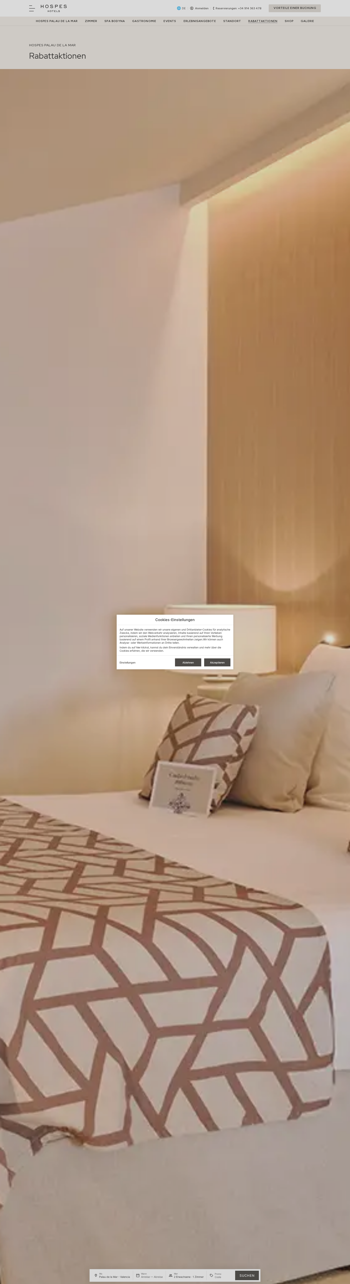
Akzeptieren (217, 662)
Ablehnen (188, 662)
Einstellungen (127, 662)
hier (138, 647)
